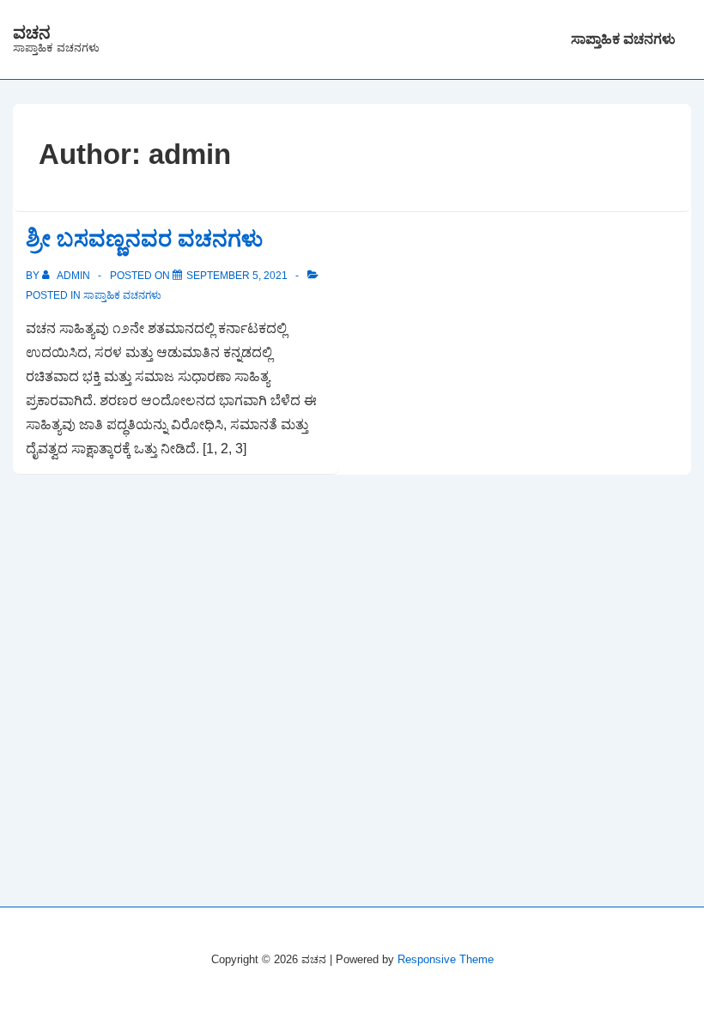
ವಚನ (32, 32)
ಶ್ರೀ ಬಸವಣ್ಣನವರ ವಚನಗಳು (144, 239)
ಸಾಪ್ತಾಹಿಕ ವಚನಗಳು (623, 39)
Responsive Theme (446, 959)
